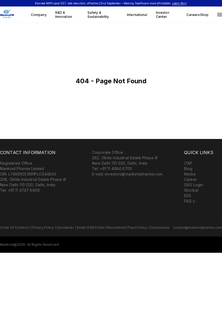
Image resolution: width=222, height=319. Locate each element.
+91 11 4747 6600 (24, 190)
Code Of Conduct (14, 227)
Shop (204, 15)
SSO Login (193, 184)
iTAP (188, 163)
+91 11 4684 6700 (116, 168)
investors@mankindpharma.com (133, 174)
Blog (188, 168)
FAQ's (189, 201)
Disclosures (159, 227)
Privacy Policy (42, 227)
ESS (187, 195)
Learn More (179, 3)
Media (189, 174)
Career (190, 179)
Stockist (191, 190)
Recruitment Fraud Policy (127, 227)
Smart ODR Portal (91, 227)
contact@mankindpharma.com (197, 227)
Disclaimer (65, 227)
